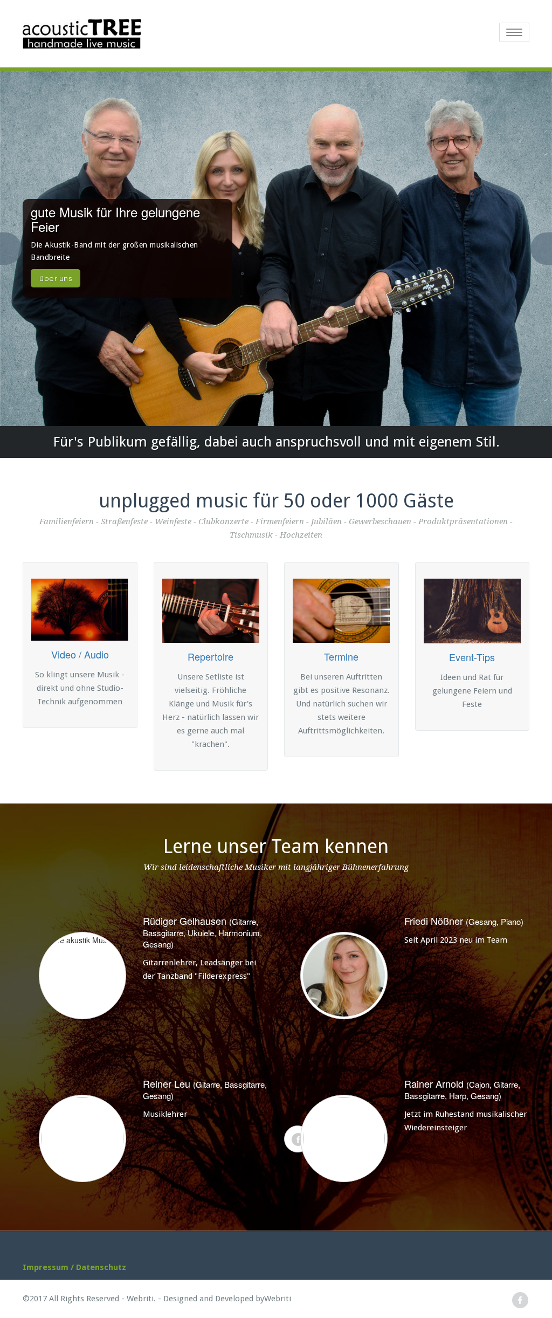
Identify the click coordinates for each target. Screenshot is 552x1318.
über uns (55, 278)
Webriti (277, 1298)
